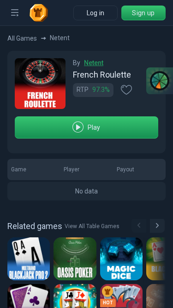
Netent (93, 62)
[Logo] (42, 13)
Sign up (143, 13)
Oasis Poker (76, 258)
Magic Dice (123, 258)
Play (94, 127)
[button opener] (14, 13)
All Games (22, 38)
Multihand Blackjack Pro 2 (30, 258)
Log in (96, 13)
